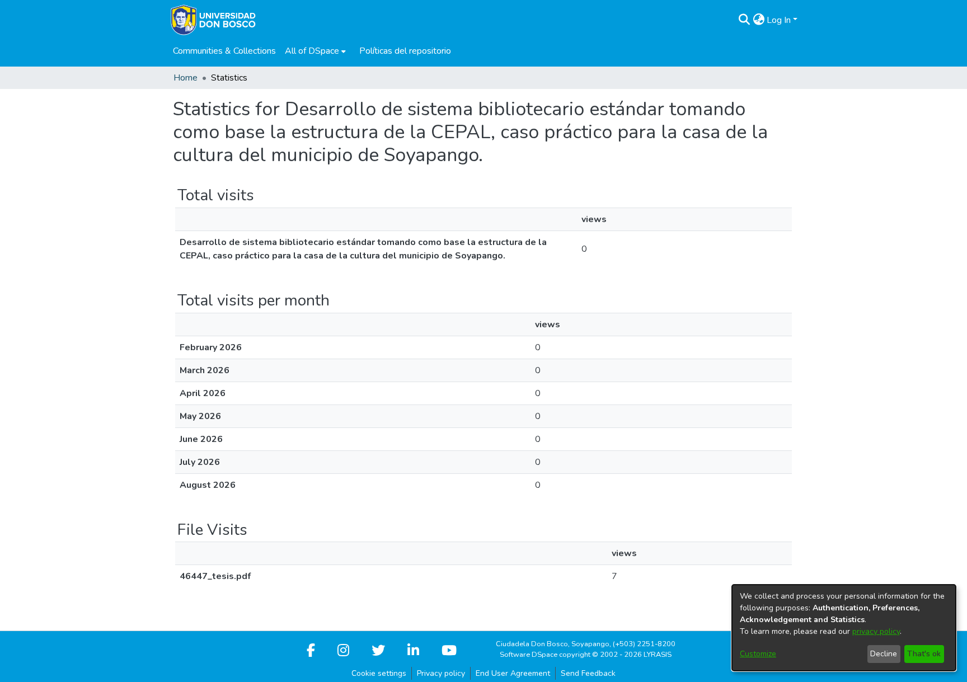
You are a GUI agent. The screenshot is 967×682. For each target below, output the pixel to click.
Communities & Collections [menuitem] (224, 51)
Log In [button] (780, 20)
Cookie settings (378, 673)
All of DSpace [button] (312, 51)
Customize (758, 653)
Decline (883, 653)
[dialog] (844, 628)
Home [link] (185, 78)
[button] (744, 20)
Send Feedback (588, 673)
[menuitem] (315, 51)
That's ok (924, 653)
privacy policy (876, 631)
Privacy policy (441, 673)
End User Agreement (513, 673)
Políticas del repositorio (405, 51)
